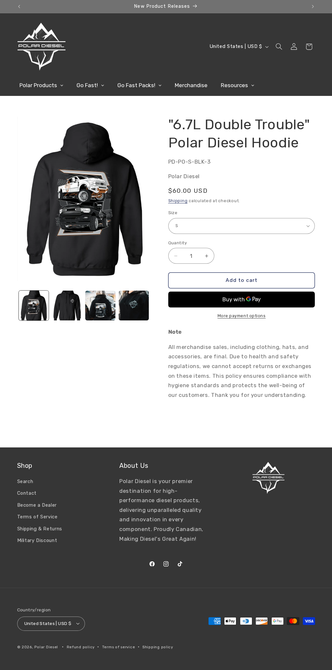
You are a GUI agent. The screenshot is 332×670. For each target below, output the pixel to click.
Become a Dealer (37, 505)
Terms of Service (37, 517)
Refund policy (81, 647)
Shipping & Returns (39, 529)
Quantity (177, 242)
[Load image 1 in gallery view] (34, 305)
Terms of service (118, 647)
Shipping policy (157, 647)
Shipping (178, 200)
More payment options (242, 315)
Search (25, 481)
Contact (27, 493)
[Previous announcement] (19, 6)
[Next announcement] (313, 6)
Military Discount (37, 540)
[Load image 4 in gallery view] (133, 305)
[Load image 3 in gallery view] (100, 305)
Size (173, 212)
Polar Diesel (46, 647)
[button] (278, 46)
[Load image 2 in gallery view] (67, 305)
